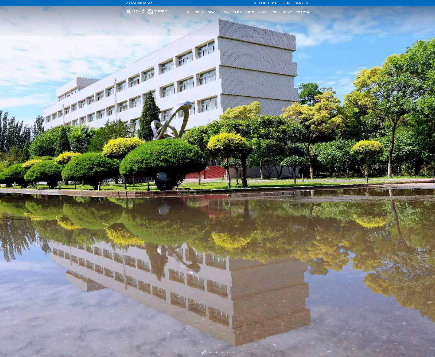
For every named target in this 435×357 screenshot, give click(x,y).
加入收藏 (286, 3)
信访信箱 (299, 3)
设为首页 (274, 3)
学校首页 (262, 3)
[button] (201, 352)
